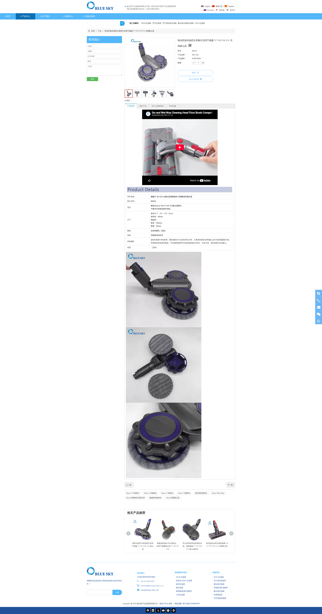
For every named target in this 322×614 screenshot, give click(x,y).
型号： (180, 51)
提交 (92, 79)
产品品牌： (182, 55)
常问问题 (172, 106)
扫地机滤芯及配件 (221, 588)
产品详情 (130, 106)
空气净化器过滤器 (170, 23)
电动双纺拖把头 (201, 493)
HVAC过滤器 (200, 23)
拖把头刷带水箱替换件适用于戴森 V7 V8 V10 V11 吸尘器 (142, 546)
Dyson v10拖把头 (150, 493)
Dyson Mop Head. (218, 493)
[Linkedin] (153, 610)
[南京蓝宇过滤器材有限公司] (101, 571)
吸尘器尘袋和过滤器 (186, 23)
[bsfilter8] (318, 314)
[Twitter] (158, 610)
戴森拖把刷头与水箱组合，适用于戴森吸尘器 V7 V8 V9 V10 (167, 546)
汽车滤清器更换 (220, 598)
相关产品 (142, 106)
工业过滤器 (180, 595)
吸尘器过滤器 (219, 584)
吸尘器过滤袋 (219, 591)
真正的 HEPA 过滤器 (184, 581)
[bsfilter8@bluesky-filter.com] (318, 293)
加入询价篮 (194, 79)
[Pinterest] (168, 610)
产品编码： (182, 58)
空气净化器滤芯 (220, 581)
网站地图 (178, 604)
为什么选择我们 (158, 106)
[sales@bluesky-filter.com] (318, 307)
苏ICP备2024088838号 (191, 604)
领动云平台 (163, 604)
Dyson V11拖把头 (132, 493)
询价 (194, 73)
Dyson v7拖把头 (167, 493)
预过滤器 (179, 588)
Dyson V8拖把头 (184, 493)
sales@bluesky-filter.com (150, 590)
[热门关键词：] (122, 23)
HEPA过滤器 (146, 23)
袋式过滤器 (180, 584)
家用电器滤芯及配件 (184, 591)
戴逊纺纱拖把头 (155, 498)
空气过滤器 (156, 23)
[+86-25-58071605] (318, 300)
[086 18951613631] (318, 321)
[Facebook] (148, 610)
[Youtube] (163, 610)
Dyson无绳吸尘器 (172, 498)
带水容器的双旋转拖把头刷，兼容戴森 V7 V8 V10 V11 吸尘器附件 (192, 546)
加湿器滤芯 (218, 595)
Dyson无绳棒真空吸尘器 (135, 498)
